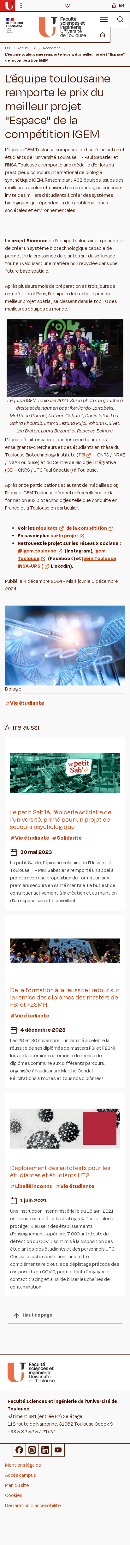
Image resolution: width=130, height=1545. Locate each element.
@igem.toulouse (37, 551)
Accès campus (20, 1475)
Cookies (13, 1495)
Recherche (52, 48)
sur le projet (64, 536)
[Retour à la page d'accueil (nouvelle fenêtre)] (9, 5)
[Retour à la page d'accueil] (62, 27)
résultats (47, 528)
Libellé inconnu (34, 1186)
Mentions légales (23, 1465)
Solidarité (69, 838)
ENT (122, 5)
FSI (7, 48)
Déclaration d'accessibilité (33, 1505)
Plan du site (17, 1485)
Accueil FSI (26, 48)
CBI (10, 470)
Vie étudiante (27, 703)
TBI (81, 455)
